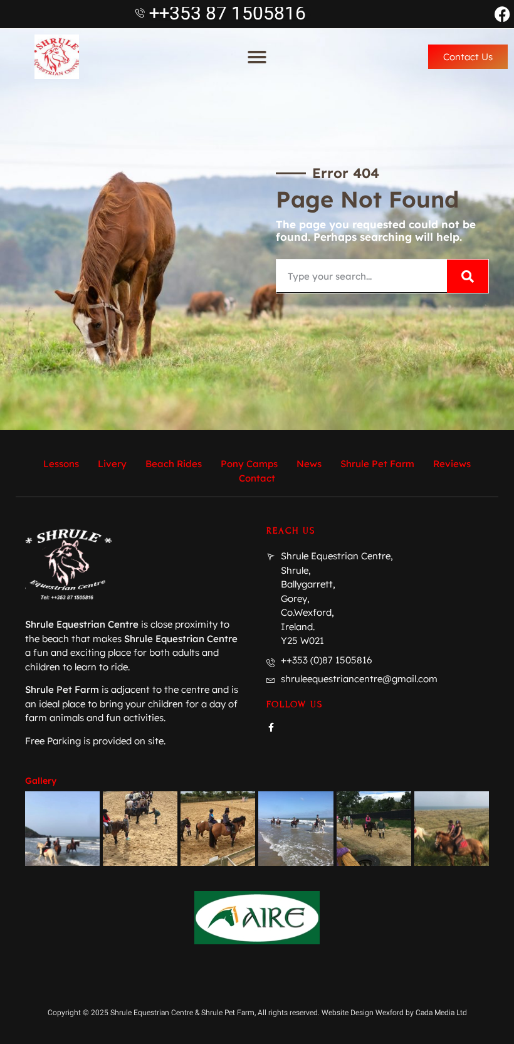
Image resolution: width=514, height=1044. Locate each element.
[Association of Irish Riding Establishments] (257, 917)
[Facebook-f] (270, 727)
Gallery (40, 780)
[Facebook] (502, 14)
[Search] (467, 276)
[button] (257, 57)
